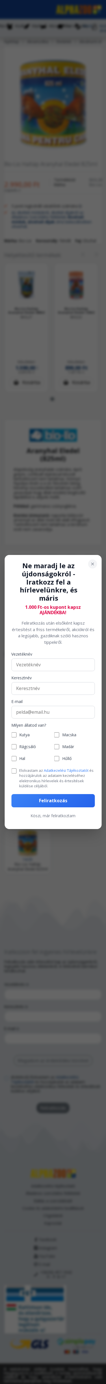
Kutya (24, 735)
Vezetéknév (21, 654)
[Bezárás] (92, 563)
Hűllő (67, 758)
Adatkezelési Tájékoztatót (66, 770)
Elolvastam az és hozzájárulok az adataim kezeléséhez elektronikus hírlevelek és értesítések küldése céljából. (56, 778)
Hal (22, 758)
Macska (69, 735)
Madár (68, 746)
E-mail (17, 701)
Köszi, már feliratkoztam (53, 815)
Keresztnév (21, 678)
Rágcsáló (27, 746)
